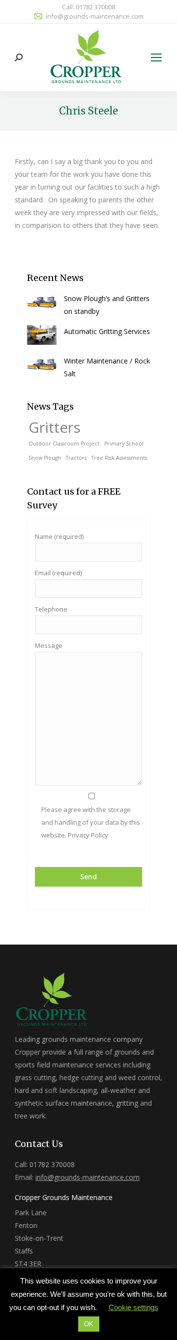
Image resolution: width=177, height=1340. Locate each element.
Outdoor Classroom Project (64, 443)
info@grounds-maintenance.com (95, 16)
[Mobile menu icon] (156, 57)
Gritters (55, 427)
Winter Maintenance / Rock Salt (107, 367)
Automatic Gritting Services (107, 331)
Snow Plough (45, 457)
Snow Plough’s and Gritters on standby (106, 305)
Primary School (124, 443)
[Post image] (42, 302)
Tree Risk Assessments (119, 457)
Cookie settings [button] (133, 1307)
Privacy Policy (87, 835)
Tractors (76, 457)
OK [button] (88, 1324)
